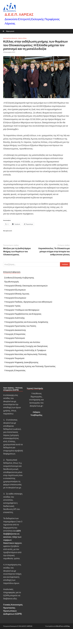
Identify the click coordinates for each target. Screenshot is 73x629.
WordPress (59, 626)
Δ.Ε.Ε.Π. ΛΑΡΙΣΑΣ (19, 14)
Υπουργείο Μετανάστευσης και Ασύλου (22, 342)
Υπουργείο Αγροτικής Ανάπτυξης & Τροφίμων (25, 350)
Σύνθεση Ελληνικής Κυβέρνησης (19, 277)
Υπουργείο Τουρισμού (14, 358)
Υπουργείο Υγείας (12, 306)
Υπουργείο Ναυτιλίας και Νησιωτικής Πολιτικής (25, 354)
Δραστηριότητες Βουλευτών (10, 38)
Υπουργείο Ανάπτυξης (14, 318)
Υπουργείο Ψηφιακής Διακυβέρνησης (21, 362)
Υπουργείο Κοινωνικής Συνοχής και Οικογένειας (26, 346)
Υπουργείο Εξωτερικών (15, 289)
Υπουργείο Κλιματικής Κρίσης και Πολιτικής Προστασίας (30, 366)
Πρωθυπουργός (11, 281)
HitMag (67, 626)
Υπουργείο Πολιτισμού (14, 338)
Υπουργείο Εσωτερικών (15, 298)
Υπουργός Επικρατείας (15, 334)
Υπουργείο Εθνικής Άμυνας (16, 293)
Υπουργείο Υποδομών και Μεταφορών (21, 310)
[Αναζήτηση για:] (36, 264)
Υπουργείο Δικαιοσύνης (15, 330)
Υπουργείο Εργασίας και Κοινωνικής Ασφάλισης (26, 322)
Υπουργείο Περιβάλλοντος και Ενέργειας (22, 314)
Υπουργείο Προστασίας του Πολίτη (20, 326)
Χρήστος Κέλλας (22, 38)
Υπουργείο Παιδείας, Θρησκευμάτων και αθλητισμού (28, 302)
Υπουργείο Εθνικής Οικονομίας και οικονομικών (26, 285)
